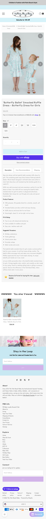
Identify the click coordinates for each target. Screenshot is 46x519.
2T (5, 125)
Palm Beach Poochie (29, 395)
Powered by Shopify (27, 498)
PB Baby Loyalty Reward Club (11, 407)
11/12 (6, 131)
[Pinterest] (28, 380)
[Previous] (5, 64)
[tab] (8, 170)
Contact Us (6, 420)
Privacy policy (12, 494)
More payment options (23, 162)
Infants (4, 444)
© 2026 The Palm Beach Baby (11, 498)
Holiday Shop (6, 453)
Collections (6, 448)
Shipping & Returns (8, 416)
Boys (4, 440)
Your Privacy (6, 422)
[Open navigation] (3, 13)
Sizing (4, 411)
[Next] (40, 64)
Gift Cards (5, 455)
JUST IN (5, 446)
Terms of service (20, 494)
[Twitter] (25, 380)
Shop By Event (7, 438)
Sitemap (5, 427)
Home (4, 26)
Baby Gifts (5, 451)
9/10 (34, 125)
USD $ (23, 504)
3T (10, 125)
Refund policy (5, 494)
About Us (5, 409)
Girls (4, 442)
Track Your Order (7, 414)
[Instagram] (20, 380)
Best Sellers (6, 457)
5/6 (22, 125)
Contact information (38, 494)
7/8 (28, 125)
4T (16, 125)
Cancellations (6, 418)
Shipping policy (28, 494)
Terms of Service (7, 425)
